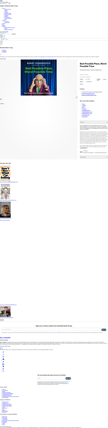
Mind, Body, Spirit (7, 13)
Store (3, 24)
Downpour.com (85, 115)
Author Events (7, 22)
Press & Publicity (5, 397)
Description (82, 122)
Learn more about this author (5, 346)
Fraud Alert (4, 422)
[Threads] (3, 369)
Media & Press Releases (8, 29)
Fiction (5, 11)
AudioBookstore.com (87, 113)
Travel (5, 19)
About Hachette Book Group (9, 27)
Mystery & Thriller (7, 14)
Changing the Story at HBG (7, 394)
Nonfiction (6, 15)
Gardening (6, 12)
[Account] (1, 42)
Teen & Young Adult (8, 18)
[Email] (3, 371)
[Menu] (1, 1)
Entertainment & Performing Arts (101, 152)
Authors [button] (3, 20)
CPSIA (3, 423)
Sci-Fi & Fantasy (7, 17)
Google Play (85, 116)
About (1, 387)
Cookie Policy (42, 56)
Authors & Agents (5, 401)
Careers (5, 28)
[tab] (54, 54)
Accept (1, 58)
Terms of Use (4, 416)
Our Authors (6, 21)
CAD (7, 39)
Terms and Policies (3, 414)
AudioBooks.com (86, 110)
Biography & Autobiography (89, 152)
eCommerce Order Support (7, 404)
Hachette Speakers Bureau (7, 405)
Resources (2, 399)
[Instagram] (3, 357)
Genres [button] (3, 8)
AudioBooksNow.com (87, 111)
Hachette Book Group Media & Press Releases (10, 396)
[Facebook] (3, 352)
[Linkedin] (3, 364)
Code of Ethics (5, 419)
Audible (84, 105)
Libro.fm (84, 108)
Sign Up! (3, 35)
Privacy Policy (4, 417)
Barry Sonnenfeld (84, 74)
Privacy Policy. (50, 56)
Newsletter (4, 52)
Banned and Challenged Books (7, 393)
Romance (6, 16)
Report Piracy (4, 421)
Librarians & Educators (6, 403)
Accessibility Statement (6, 395)
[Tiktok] (3, 362)
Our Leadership (5, 390)
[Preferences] (1, 37)
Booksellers (4, 412)
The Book (4, 50)
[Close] (1, 99)
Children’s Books (7, 9)
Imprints (3, 25)
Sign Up (104, 329)
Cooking (6, 10)
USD (3, 39)
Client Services (5, 402)
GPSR (3, 424)
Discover (3, 23)
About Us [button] (4, 26)
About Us (4, 389)
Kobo (83, 107)
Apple (83, 104)
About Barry (4, 51)
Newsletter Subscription (6, 392)
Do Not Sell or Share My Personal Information (10, 420)
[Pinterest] (3, 367)
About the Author (83, 157)
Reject (4, 58)
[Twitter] (3, 355)
